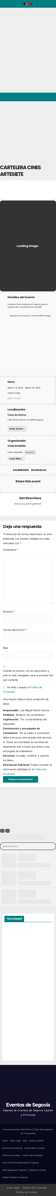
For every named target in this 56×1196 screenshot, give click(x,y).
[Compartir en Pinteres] (27, 487)
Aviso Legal (15, 1140)
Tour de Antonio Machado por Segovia (20, 1162)
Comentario (10, 549)
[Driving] (22, 510)
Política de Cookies (11, 1155)
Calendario (21, 470)
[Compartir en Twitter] (15, 487)
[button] (41, 97)
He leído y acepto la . (22, 689)
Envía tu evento (36, 1140)
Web (5, 647)
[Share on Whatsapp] (33, 487)
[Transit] (28, 510)
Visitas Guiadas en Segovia (15, 1177)
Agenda (11, 1045)
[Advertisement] (28, 131)
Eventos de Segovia (6, 28)
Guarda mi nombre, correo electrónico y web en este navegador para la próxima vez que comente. (28, 675)
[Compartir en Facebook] (9, 487)
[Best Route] (16, 510)
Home (5, 1140)
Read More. (30, 452)
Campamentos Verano (14, 941)
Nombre (8, 611)
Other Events (16, 428)
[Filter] (2, 831)
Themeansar (30, 1133)
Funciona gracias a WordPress (17, 1129)
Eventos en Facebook (12, 1148)
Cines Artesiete (17, 446)
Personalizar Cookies (35, 1148)
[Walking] (33, 510)
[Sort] (7, 831)
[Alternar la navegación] (51, 97)
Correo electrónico (15, 629)
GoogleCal (38, 470)
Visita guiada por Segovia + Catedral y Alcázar (24, 1170)
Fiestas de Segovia (11, 974)
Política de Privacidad (33, 1155)
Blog (25, 1140)
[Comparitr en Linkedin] (21, 487)
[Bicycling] (39, 510)
